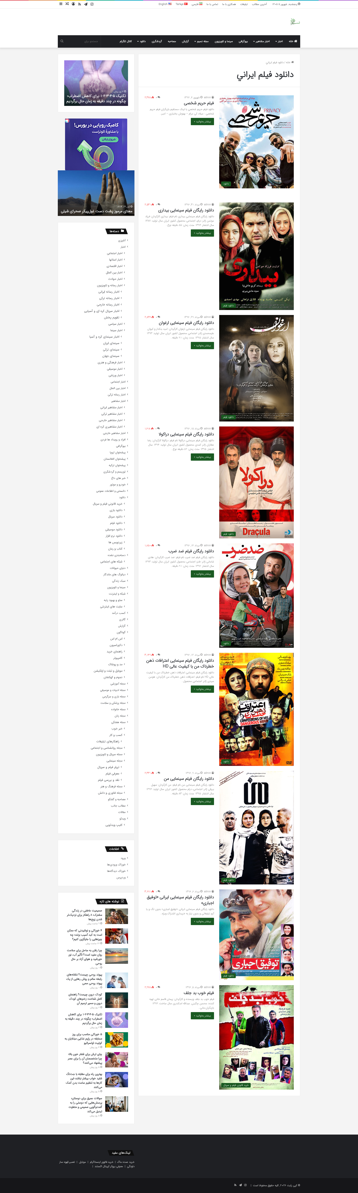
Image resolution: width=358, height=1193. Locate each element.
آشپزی (122, 240)
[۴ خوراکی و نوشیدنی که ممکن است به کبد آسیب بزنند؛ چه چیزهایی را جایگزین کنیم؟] (116, 936)
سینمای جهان (110, 356)
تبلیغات (244, 4)
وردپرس (121, 877)
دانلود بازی (116, 510)
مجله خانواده (118, 709)
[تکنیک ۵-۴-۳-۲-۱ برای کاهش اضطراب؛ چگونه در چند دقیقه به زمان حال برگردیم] (116, 1020)
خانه (291, 41)
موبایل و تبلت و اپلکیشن (108, 671)
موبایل (82, 1162)
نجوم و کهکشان (113, 677)
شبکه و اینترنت (117, 594)
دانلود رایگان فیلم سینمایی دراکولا (186, 434)
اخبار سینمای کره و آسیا (104, 337)
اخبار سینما (116, 330)
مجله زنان (120, 716)
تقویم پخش (111, 317)
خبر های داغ (118, 478)
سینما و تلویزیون (224, 41)
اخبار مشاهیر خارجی (110, 420)
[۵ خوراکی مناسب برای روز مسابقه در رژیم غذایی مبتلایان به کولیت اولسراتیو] (116, 1040)
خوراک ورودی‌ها (116, 864)
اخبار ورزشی (115, 375)
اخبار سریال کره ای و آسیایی (101, 311)
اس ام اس (116, 639)
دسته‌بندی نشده (117, 555)
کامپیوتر (117, 658)
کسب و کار (115, 735)
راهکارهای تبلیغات (107, 741)
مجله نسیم (203, 41)
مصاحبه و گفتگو (117, 799)
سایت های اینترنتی (111, 606)
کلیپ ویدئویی (113, 825)
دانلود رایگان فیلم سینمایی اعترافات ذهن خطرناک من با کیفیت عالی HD (180, 663)
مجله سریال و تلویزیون (109, 754)
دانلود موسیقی (113, 529)
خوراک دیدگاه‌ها (116, 871)
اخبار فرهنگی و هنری (110, 362)
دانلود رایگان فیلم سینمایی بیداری (186, 210)
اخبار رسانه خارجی (108, 305)
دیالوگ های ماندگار (114, 574)
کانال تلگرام (126, 41)
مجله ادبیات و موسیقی (113, 690)
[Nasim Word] (295, 22)
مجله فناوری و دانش (110, 793)
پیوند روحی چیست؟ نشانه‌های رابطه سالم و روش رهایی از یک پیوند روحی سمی (84, 979)
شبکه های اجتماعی (111, 562)
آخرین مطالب (259, 4)
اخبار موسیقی (114, 369)
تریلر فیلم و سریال (108, 767)
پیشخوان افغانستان (115, 459)
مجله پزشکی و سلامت (113, 703)
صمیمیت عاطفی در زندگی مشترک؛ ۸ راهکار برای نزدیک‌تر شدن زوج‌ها (84, 915)
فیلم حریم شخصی (199, 103)
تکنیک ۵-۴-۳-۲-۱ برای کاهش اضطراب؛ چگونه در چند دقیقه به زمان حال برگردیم (83, 1018)
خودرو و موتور (118, 484)
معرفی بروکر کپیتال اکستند (109, 1166)
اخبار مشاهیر (263, 41)
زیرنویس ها (115, 542)
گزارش (185, 41)
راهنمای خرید (114, 651)
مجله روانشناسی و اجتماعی (106, 748)
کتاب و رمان (115, 549)
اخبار (280, 41)
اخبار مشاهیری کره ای (109, 427)
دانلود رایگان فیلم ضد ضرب (191, 551)
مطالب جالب (118, 806)
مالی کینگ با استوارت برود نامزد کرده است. (99, 211)
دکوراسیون (116, 645)
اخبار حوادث (115, 279)
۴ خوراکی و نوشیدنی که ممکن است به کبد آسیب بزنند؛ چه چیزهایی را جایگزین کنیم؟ (84, 934)
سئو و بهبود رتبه (113, 600)
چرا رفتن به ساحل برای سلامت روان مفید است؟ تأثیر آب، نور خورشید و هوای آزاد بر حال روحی (84, 957)
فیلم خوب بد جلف (199, 993)
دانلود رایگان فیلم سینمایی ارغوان (186, 323)
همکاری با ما (229, 4)
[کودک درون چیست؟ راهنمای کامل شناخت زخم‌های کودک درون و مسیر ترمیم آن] (116, 1000)
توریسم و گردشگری (114, 472)
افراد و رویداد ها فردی (113, 439)
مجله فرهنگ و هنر (111, 786)
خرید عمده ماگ (125, 1162)
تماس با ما (212, 4)
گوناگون (121, 632)
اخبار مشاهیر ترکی (111, 414)
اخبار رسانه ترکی (109, 298)
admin (207, 97)
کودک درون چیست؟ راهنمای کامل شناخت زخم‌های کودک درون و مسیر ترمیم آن (85, 998)
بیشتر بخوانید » (202, 121)
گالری (122, 619)
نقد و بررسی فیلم (108, 780)
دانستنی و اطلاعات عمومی (111, 491)
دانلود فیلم (116, 523)
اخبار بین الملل (114, 272)
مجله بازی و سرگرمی (114, 696)
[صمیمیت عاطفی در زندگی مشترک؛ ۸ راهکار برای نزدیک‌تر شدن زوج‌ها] (116, 916)
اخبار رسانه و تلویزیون (109, 285)
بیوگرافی (243, 41)
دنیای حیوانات (118, 568)
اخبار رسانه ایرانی (108, 292)
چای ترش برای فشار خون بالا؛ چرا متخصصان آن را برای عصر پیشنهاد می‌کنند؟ (85, 1058)
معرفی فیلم (112, 774)
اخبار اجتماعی (114, 253)
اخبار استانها (115, 260)
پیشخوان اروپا (118, 452)
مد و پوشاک (115, 664)
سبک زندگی (119, 581)
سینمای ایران (111, 343)
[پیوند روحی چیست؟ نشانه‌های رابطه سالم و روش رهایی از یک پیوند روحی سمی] (116, 980)
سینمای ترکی (111, 350)
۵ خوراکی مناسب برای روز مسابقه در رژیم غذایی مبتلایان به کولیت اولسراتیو (97, 98)
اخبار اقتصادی (114, 266)
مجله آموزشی (118, 684)
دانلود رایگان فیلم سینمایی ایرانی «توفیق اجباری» (180, 900)
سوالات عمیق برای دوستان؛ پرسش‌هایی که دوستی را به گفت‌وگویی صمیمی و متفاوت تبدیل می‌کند (85, 1105)
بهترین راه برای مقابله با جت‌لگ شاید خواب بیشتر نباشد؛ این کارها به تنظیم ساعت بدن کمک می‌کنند (84, 1080)
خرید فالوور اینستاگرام (101, 1162)
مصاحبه (172, 41)
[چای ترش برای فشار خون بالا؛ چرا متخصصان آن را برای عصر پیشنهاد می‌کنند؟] (116, 1059)
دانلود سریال (115, 517)
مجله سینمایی (114, 761)
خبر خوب (116, 729)
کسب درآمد (119, 613)
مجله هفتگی (118, 722)
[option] (96, 83)
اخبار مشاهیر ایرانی (111, 407)
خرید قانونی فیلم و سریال (107, 504)
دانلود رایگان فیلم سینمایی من (189, 778)
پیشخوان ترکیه (117, 465)
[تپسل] (67, 121)
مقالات (122, 812)
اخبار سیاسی (115, 324)
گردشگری (157, 41)
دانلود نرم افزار (114, 536)
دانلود (143, 41)
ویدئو (123, 818)
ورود (123, 858)
